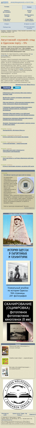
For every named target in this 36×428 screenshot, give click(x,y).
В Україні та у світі (29, 24)
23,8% (21, 69)
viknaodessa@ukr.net (7, 420)
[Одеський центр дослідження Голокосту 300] (18, 409)
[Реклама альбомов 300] (18, 299)
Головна (6, 6)
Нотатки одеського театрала (29, 27)
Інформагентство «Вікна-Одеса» (25, 84)
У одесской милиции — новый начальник (15, 143)
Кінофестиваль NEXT (29, 15)
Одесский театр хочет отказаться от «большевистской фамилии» (13, 150)
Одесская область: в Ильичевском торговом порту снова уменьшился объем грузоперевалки (18, 103)
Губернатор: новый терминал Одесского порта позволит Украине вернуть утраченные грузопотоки (17, 109)
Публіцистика (7, 27)
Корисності (33, 414)
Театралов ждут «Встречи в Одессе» (14, 130)
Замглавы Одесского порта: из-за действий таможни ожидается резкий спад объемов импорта (18, 114)
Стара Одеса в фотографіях (29, 20)
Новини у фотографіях (7, 11)
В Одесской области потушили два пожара (15, 137)
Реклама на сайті (5, 414)
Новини (29, 7)
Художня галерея (6, 15)
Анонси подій (29, 11)
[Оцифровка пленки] (18, 341)
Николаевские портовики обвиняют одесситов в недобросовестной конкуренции (18, 119)
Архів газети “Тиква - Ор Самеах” (20, 414)
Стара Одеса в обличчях (7, 20)
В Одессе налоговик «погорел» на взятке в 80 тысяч (18, 166)
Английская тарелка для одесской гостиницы (17, 175)
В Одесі (7, 24)
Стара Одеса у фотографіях (18, 213)
